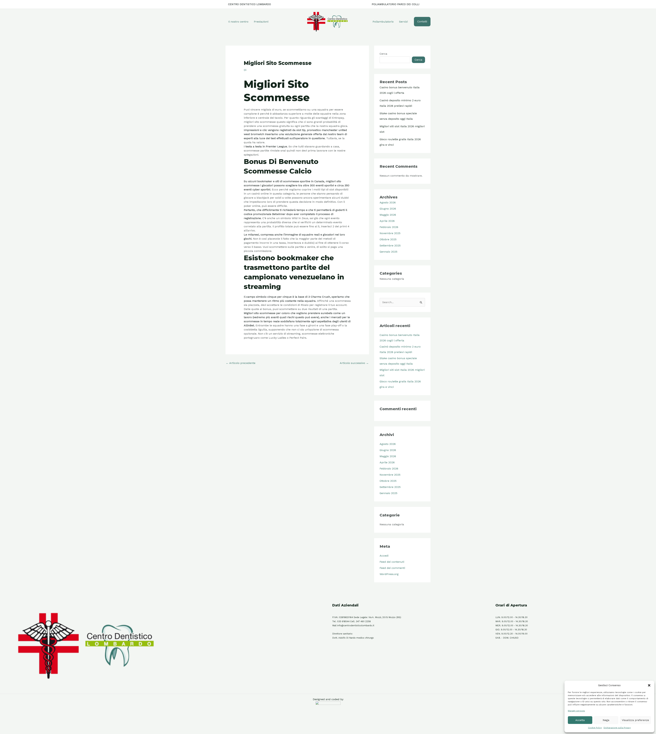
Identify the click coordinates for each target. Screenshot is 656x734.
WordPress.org (389, 574)
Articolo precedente (240, 363)
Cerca (383, 53)
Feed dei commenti (392, 568)
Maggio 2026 (388, 214)
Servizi (403, 21)
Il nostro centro (238, 21)
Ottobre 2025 (388, 239)
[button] (649, 685)
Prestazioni (261, 21)
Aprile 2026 (387, 221)
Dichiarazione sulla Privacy (617, 727)
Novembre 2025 (390, 233)
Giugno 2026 (388, 208)
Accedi (384, 555)
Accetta (580, 720)
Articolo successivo (354, 363)
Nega (606, 720)
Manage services (576, 711)
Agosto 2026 (388, 202)
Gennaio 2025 (388, 251)
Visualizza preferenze (635, 720)
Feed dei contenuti (392, 561)
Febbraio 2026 (389, 227)
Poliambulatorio (383, 21)
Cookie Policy (595, 727)
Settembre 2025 (390, 245)
